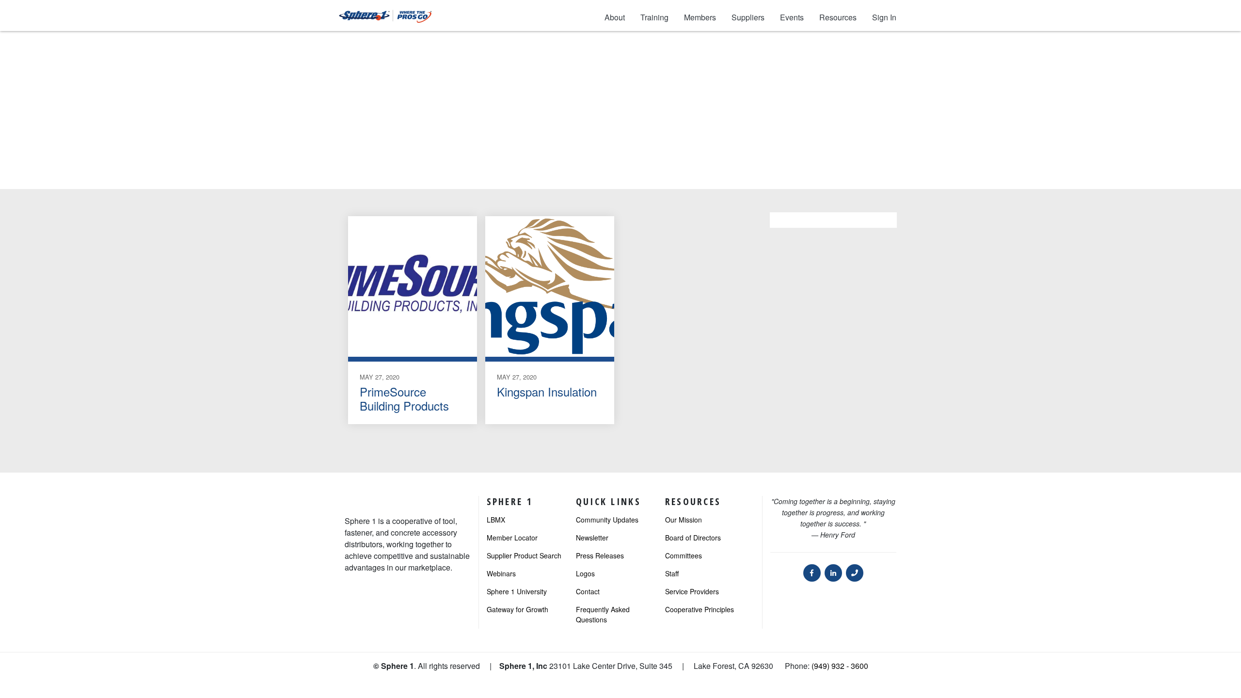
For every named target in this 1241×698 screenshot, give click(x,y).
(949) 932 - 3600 (839, 665)
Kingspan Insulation (547, 391)
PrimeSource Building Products (404, 398)
